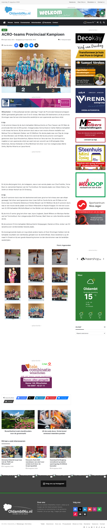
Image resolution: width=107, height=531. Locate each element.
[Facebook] (16, 45)
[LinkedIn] (26, 45)
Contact (100, 2)
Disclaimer (90, 2)
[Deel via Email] (36, 45)
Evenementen (25, 22)
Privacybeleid (66, 524)
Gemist (16, 22)
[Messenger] (31, 45)
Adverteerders (36, 22)
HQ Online (28, 524)
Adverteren (50, 524)
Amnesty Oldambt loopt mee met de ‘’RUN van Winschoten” (12, 462)
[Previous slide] (77, 259)
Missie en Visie (77, 524)
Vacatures (72, 2)
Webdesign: (21, 524)
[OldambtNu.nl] (18, 11)
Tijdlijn (43, 524)
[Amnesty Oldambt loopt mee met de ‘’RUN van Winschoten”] (12, 452)
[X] (21, 45)
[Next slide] (103, 259)
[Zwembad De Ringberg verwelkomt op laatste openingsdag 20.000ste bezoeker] (60, 452)
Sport (4, 30)
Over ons (81, 2)
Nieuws (10, 22)
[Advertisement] (36, 167)
